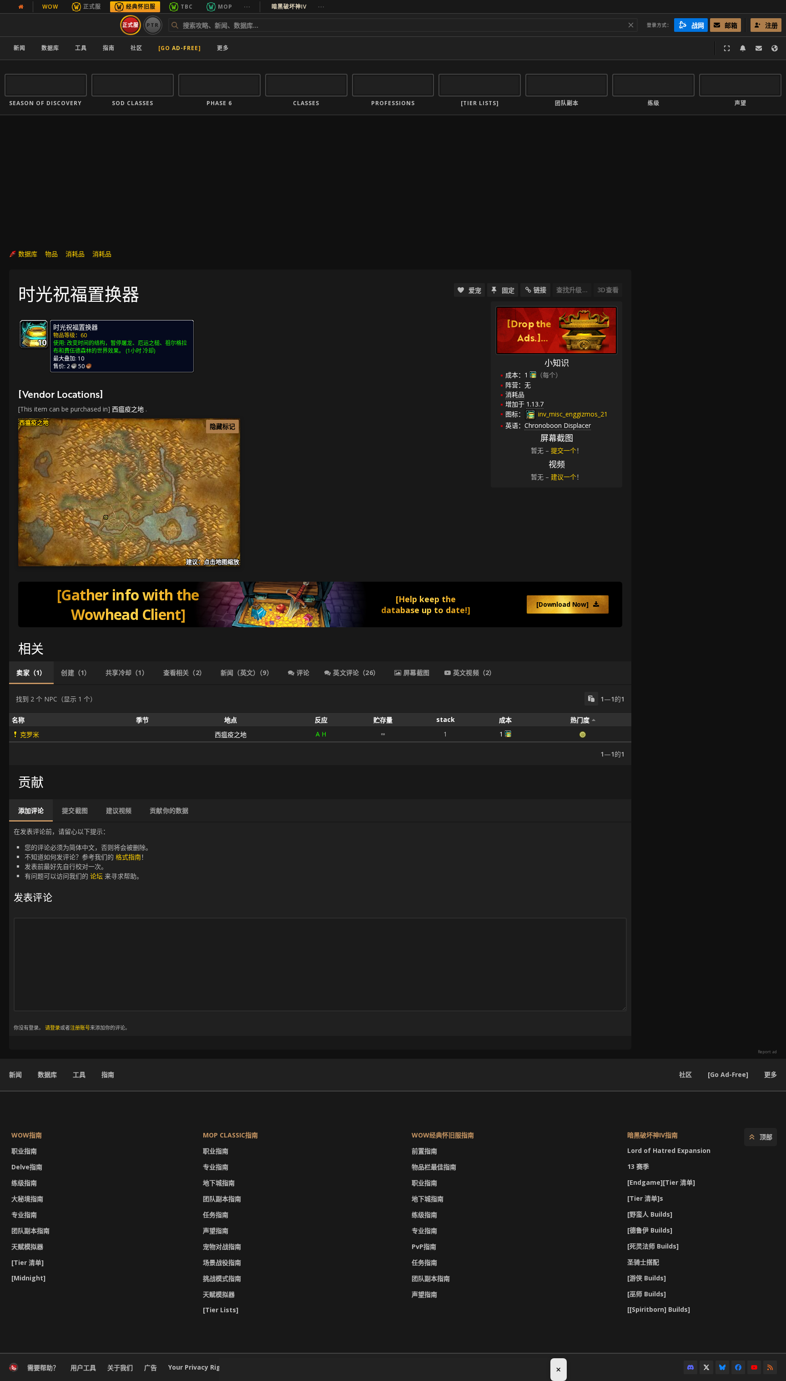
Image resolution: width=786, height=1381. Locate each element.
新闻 (19, 48)
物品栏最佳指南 (434, 1167)
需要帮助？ (43, 1367)
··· (247, 6)
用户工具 (83, 1367)
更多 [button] (223, 48)
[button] (105, 517)
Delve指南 (26, 1167)
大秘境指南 (27, 1198)
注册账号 (80, 1027)
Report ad (767, 1052)
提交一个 (563, 450)
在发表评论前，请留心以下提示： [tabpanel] (83, 929)
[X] (706, 1367)
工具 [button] (81, 48)
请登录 (52, 1027)
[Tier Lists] (220, 1309)
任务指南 (215, 1214)
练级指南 (24, 1182)
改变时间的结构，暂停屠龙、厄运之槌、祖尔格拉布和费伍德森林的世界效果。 (120, 347)
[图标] (34, 334)
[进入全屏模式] (727, 48)
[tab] (31, 672)
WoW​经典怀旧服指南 (443, 1135)
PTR (152, 24)
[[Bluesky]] (722, 1367)
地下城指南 (219, 1182)
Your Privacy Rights (200, 1367)
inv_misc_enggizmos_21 (572, 414)
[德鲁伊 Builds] (649, 1230)
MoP (225, 6)
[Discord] (690, 1367)
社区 (136, 48)
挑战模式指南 (222, 1278)
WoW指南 (26, 1135)
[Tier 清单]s (645, 1198)
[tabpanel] (320, 725)
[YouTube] (754, 1367)
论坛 (96, 876)
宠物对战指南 (222, 1246)
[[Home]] (61, 25)
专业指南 (24, 1214)
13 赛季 (638, 1166)
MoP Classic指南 (230, 1135)
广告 (150, 1367)
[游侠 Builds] (646, 1278)
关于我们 (120, 1367)
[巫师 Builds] (646, 1294)
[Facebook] (738, 1367)
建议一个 (563, 476)
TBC (187, 6)
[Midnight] (28, 1278)
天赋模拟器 (27, 1246)
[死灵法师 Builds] (653, 1246)
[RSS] (770, 1367)
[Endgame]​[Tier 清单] (661, 1182)
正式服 (92, 6)
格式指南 (128, 857)
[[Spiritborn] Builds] (658, 1309)
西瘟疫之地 (128, 409)
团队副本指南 (30, 1230)
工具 (79, 1074)
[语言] (774, 48)
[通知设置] (743, 48)
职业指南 (24, 1151)
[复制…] (591, 699)
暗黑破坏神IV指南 (652, 1135)
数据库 (50, 48)
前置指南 (424, 1151)
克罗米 (29, 734)
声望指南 (215, 1230)
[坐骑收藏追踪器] (320, 604)
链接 (540, 289)
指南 (109, 48)
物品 (51, 253)
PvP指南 (424, 1246)
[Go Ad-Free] (179, 48)
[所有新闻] (21, 6)
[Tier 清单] (27, 1262)
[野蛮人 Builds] (649, 1214)
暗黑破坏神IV (298, 6)
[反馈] (759, 48)
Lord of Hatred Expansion (668, 1150)
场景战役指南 (222, 1262)
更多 (770, 1074)
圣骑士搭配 (643, 1262)
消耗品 (75, 253)
